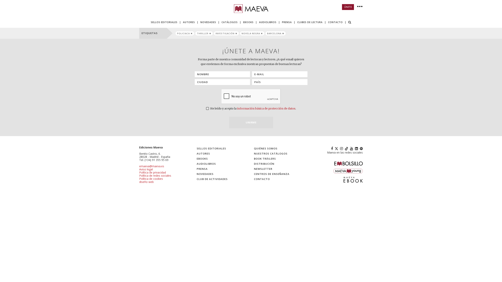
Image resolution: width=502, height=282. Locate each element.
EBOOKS (248, 22)
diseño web (146, 182)
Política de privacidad (152, 172)
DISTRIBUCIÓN (264, 163)
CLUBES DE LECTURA (310, 22)
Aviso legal (146, 169)
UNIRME (251, 122)
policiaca (183, 33)
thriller (202, 33)
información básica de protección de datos (266, 108)
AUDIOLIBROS (267, 22)
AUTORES (189, 22)
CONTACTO (335, 22)
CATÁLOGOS (230, 22)
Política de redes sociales (155, 175)
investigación (225, 33)
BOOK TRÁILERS (265, 158)
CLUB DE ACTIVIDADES (212, 179)
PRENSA (287, 22)
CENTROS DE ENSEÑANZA (271, 174)
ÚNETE (348, 7)
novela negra (251, 33)
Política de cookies (151, 179)
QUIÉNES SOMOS (265, 148)
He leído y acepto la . (253, 108)
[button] (349, 22)
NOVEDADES (208, 22)
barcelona (274, 33)
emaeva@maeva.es (151, 166)
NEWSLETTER (263, 169)
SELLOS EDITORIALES (164, 22)
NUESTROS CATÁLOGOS (270, 153)
